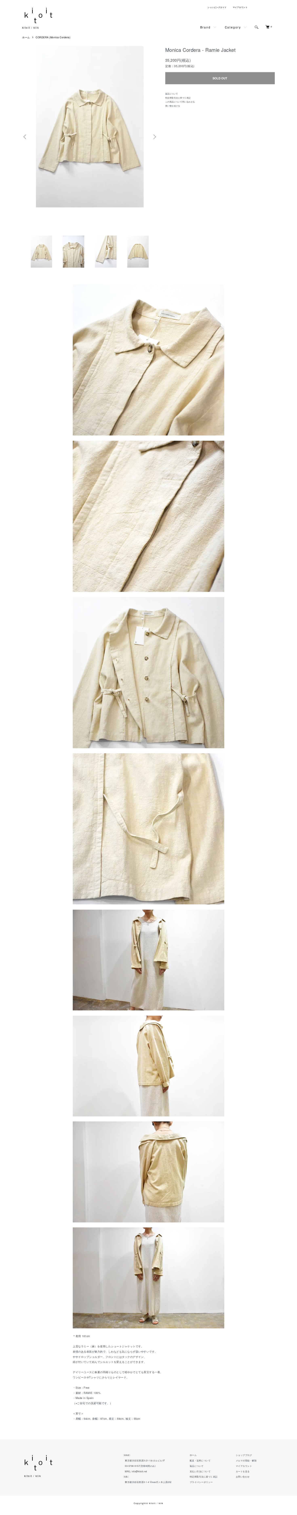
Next (154, 137)
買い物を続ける (172, 105)
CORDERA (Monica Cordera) (53, 37)
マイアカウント (240, 7)
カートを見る (243, 1471)
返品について (171, 93)
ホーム (26, 37)
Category (233, 27)
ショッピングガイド (217, 7)
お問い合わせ (243, 1476)
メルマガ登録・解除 (246, 1460)
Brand (205, 27)
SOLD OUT (220, 78)
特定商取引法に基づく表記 (178, 97)
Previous (25, 137)
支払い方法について (200, 1471)
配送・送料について (200, 1460)
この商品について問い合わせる (180, 101)
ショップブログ (244, 1455)
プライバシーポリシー (201, 1482)
